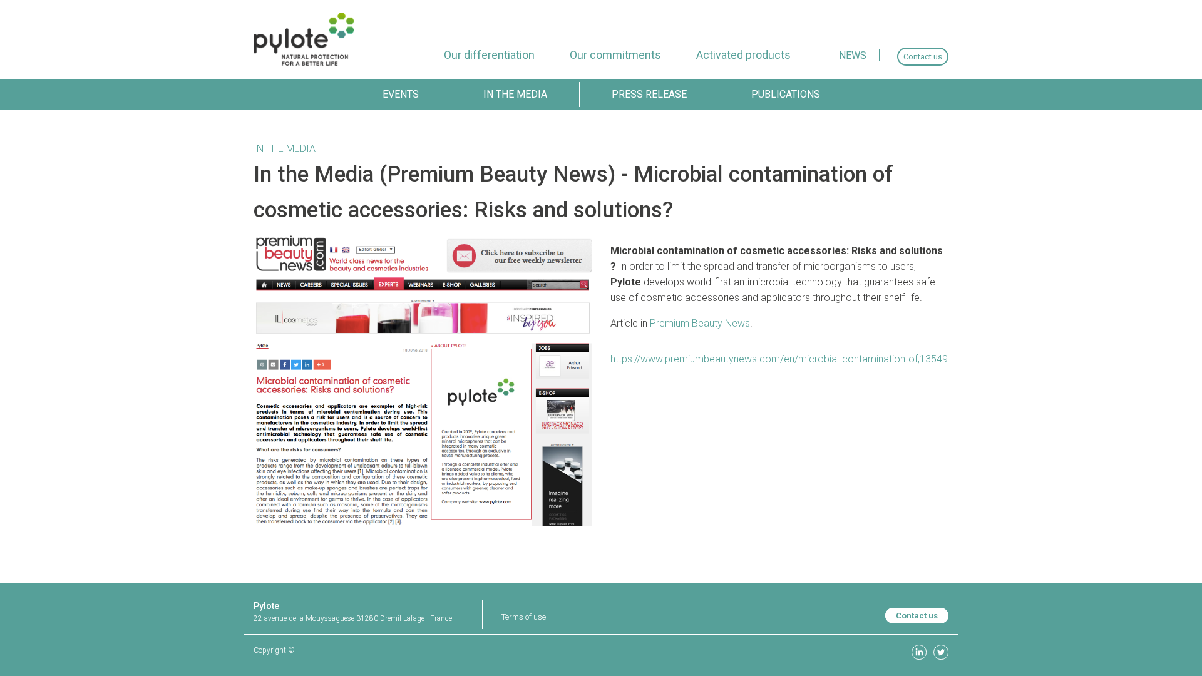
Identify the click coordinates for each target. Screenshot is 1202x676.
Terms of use (523, 617)
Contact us (917, 615)
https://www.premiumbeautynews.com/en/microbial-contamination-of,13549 (779, 359)
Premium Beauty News (700, 323)
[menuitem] (489, 54)
